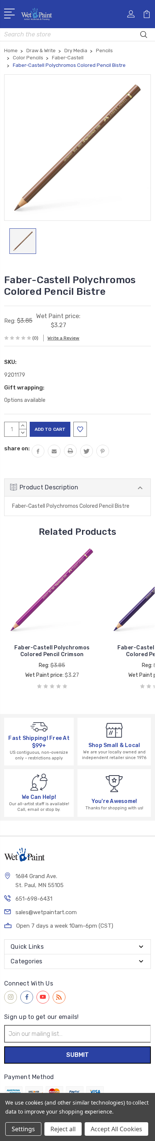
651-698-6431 (33, 898)
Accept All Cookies (116, 1129)
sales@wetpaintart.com (46, 912)
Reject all (63, 1129)
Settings (23, 1129)
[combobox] (77, 34)
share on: (17, 448)
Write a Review (63, 338)
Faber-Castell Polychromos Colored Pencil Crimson (52, 651)
